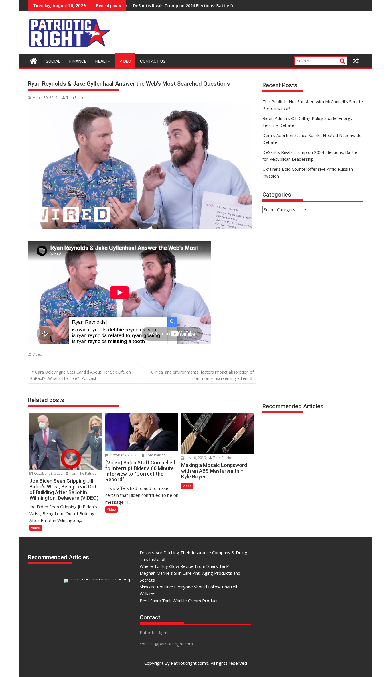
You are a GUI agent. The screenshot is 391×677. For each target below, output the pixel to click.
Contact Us (152, 61)
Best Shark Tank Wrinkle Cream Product (179, 600)
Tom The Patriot (82, 473)
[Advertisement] (259, 31)
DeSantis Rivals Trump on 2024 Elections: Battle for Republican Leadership (181, 5)
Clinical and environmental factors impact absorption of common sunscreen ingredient (202, 375)
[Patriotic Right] (33, 60)
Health (102, 61)
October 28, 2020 (47, 473)
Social (53, 61)
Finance (77, 61)
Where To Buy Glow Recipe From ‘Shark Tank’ (184, 566)
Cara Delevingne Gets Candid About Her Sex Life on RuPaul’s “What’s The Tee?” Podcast (80, 375)
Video (125, 61)
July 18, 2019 (195, 457)
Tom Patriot (76, 97)
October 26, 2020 (123, 455)
